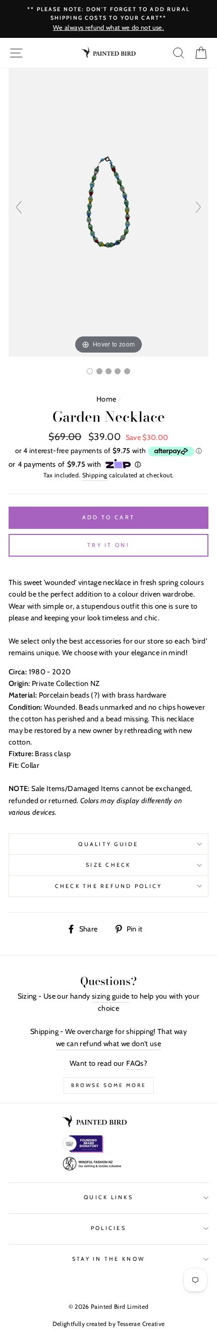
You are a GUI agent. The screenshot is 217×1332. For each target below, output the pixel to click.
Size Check (108, 865)
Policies (108, 1228)
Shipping (94, 475)
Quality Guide (108, 844)
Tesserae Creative (141, 1323)
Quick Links (108, 1197)
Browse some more (108, 1085)
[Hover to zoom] (108, 211)
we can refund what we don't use (108, 1043)
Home (106, 399)
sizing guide (110, 996)
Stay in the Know (108, 1259)
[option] (108, 19)
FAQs (134, 1063)
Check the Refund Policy (108, 886)
